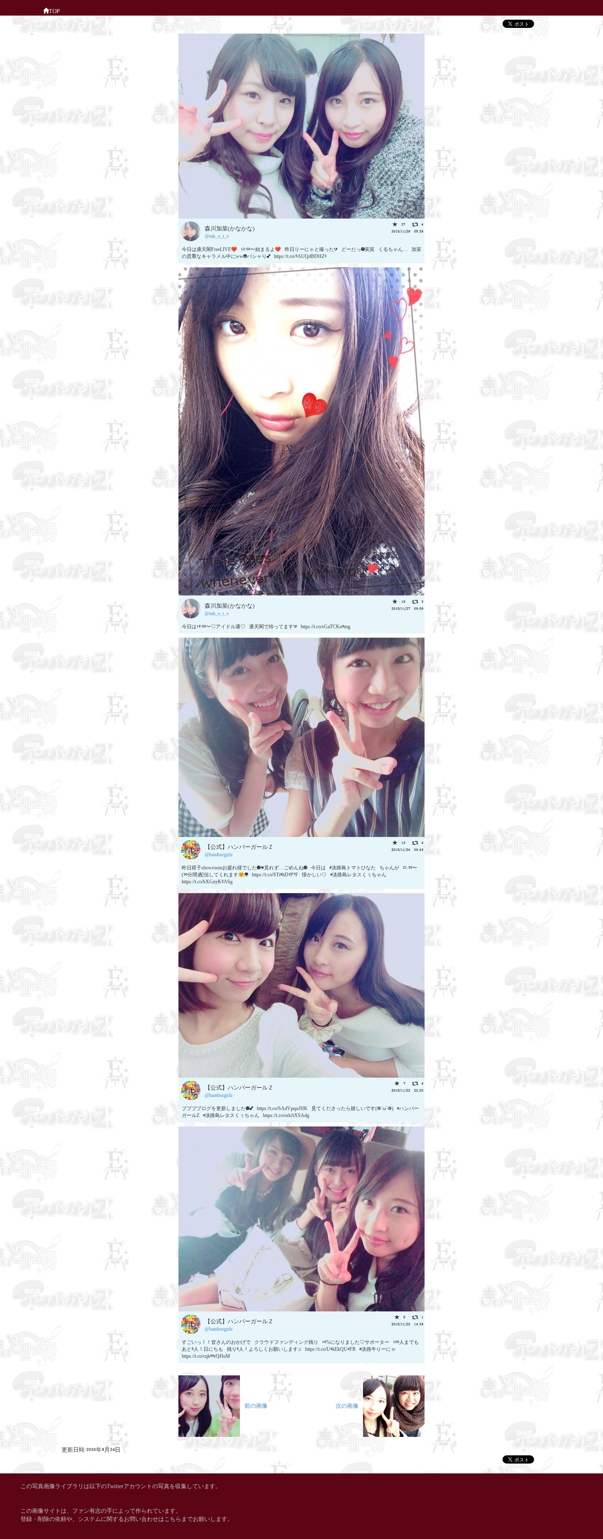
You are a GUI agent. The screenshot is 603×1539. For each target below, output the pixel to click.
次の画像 (349, 1405)
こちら (172, 1518)
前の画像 (253, 1405)
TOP (54, 10)
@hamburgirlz (219, 854)
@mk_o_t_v (217, 235)
